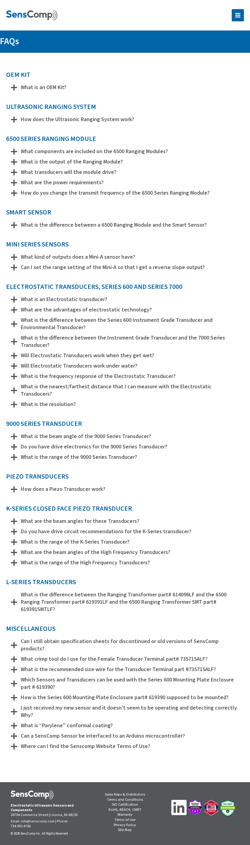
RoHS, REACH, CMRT (125, 809)
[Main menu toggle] (238, 15)
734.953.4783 (21, 826)
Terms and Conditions (125, 799)
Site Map (125, 829)
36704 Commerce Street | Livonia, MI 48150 (44, 815)
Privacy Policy (125, 825)
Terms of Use (125, 819)
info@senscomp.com (38, 821)
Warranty (124, 814)
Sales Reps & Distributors (125, 794)
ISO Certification (125, 804)
